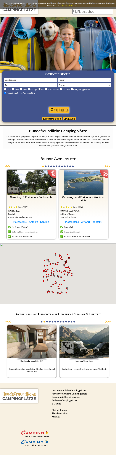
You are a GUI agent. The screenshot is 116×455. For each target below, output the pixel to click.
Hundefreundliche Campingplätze (21, 93)
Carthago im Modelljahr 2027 (31, 361)
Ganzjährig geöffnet (81, 89)
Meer (25, 89)
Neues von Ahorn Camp (84, 361)
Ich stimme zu (67, 5)
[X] (76, 5)
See (42, 89)
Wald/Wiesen (53, 89)
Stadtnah (66, 89)
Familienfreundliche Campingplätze (69, 394)
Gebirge (34, 89)
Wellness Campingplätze (64, 400)
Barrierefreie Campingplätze (66, 397)
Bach (9, 89)
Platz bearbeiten (60, 413)
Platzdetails (20, 222)
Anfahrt (33, 222)
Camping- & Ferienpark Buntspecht (31, 197)
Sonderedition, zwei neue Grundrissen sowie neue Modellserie (84, 369)
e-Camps (56, 404)
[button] (54, 271)
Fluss (16, 89)
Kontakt (44, 222)
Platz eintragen (59, 410)
